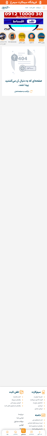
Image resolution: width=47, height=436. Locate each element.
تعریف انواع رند (38, 397)
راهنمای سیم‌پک (16, 400)
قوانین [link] (21, 425)
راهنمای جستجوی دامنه (36, 426)
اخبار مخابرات (17, 397)
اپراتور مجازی (39, 409)
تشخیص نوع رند (38, 403)
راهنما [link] (22, 429)
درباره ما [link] (21, 414)
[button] (23, 431)
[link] (6, 7)
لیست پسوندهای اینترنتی (35, 423)
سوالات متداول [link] (19, 421)
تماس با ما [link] (20, 418)
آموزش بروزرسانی (15, 403)
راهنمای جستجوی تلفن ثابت (12, 406)
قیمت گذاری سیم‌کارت (36, 400)
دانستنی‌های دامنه (37, 429)
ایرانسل (40, 406)
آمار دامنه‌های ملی (37, 420)
